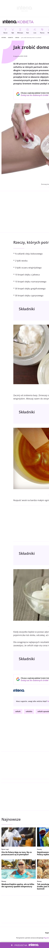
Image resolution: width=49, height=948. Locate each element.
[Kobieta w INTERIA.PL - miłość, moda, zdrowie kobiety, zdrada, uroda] (26, 22)
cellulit (18, 711)
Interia (3, 37)
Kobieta (10, 37)
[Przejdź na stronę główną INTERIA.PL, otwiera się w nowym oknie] (10, 22)
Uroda (17, 37)
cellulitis (29, 711)
